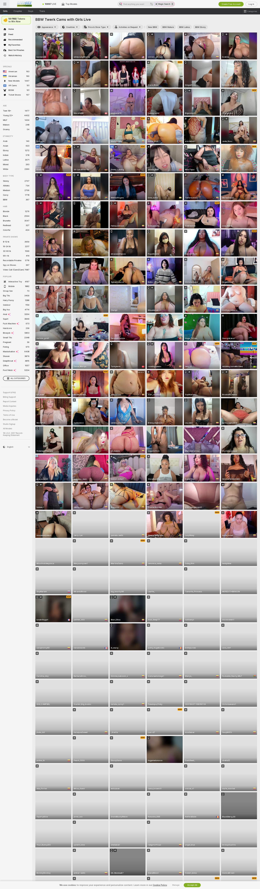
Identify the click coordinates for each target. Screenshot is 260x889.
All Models (7, 429)
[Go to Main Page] (25, 4)
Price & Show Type (96, 27)
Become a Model (10, 420)
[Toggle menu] (5, 4)
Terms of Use (9, 415)
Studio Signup (9, 424)
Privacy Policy (9, 411)
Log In (251, 4)
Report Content (9, 402)
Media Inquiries (9, 406)
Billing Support (9, 397)
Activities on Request (128, 27)
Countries (70, 27)
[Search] (151, 4)
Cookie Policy (160, 885)
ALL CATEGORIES (18, 378)
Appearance (47, 27)
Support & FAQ (9, 392)
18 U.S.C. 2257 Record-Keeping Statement (13, 434)
